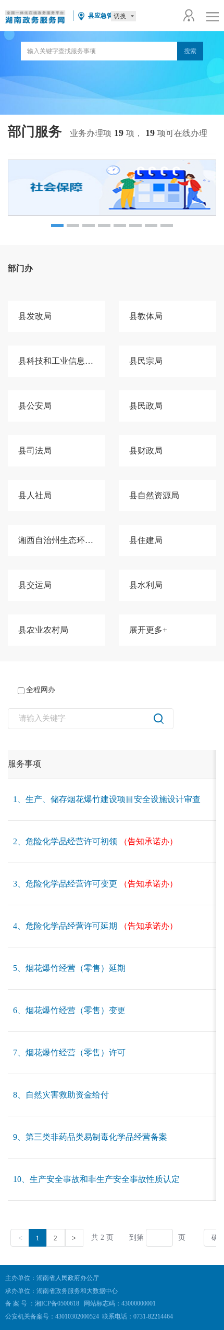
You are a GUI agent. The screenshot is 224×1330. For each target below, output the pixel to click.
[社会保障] (112, 187)
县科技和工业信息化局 (60, 360)
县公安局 (35, 405)
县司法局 (35, 450)
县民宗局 (146, 360)
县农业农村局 (43, 629)
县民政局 (146, 405)
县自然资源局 (154, 495)
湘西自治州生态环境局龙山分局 (61, 540)
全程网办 (40, 690)
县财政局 (146, 450)
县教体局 (146, 316)
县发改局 (35, 316)
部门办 (20, 268)
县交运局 (35, 585)
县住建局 (146, 540)
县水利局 (146, 585)
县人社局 (35, 495)
